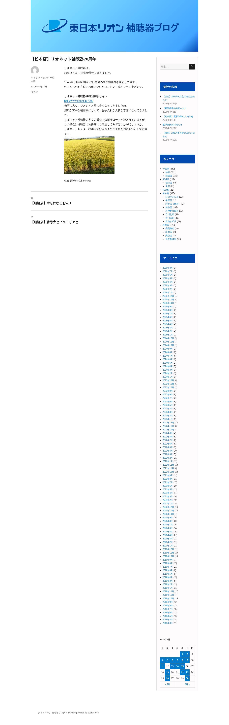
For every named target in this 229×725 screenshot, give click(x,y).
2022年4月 (168, 451)
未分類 (166, 190)
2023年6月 (168, 401)
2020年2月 (168, 542)
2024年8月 (168, 352)
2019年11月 (168, 552)
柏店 (167, 172)
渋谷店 (168, 207)
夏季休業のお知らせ (172, 124)
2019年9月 (168, 560)
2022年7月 (168, 440)
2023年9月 (168, 391)
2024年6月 (168, 359)
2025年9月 (168, 306)
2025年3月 (168, 327)
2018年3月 (168, 623)
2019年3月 (168, 581)
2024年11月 (168, 341)
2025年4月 (168, 324)
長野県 (166, 225)
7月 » (187, 684)
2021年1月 (168, 503)
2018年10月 (168, 598)
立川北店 (169, 214)
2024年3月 (168, 370)
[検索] (192, 67)
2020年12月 (168, 507)
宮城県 (166, 179)
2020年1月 (168, 545)
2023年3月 (168, 412)
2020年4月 (168, 535)
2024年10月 (168, 345)
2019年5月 (168, 574)
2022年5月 (168, 447)
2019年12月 (168, 549)
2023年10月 (168, 387)
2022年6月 (168, 443)
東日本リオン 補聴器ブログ (51, 712)
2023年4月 (168, 408)
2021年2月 (168, 500)
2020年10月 (168, 514)
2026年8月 (168, 268)
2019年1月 (168, 588)
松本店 (34, 91)
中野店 (168, 200)
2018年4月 (168, 619)
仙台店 (168, 183)
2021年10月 (168, 472)
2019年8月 (168, 563)
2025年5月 (168, 320)
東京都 (166, 193)
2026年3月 (168, 285)
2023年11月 (168, 384)
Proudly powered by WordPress (83, 712)
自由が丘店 (170, 221)
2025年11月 (168, 299)
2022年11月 (168, 426)
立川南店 (169, 218)
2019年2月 (168, 584)
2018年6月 (168, 612)
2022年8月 (168, 436)
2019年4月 (168, 577)
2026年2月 (168, 289)
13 (172, 666)
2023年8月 (168, 394)
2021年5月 (168, 489)
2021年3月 (168, 496)
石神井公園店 (172, 211)
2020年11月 (168, 510)
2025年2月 (168, 331)
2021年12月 (168, 465)
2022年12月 (168, 422)
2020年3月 (168, 538)
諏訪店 (168, 235)
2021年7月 (168, 482)
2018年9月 (168, 602)
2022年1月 (168, 461)
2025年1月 (168, 334)
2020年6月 (168, 528)
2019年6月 (168, 570)
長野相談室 (170, 239)
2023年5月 (168, 405)
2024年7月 (168, 356)
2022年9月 (168, 433)
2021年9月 (168, 475)
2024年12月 (168, 338)
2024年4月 (168, 366)
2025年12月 (168, 296)
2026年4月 (168, 282)
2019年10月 (168, 556)
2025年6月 (168, 317)
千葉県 (166, 168)
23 (187, 672)
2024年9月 (168, 349)
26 (167, 678)
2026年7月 (168, 271)
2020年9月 (168, 517)
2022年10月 (168, 429)
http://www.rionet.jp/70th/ (78, 100)
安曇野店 (169, 228)
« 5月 (167, 684)
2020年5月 (168, 531)
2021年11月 (168, 468)
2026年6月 (168, 275)
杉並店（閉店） (173, 204)
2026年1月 (168, 292)
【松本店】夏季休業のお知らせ (178, 116)
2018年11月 (168, 595)
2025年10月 (168, 303)
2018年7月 (168, 609)
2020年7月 (168, 524)
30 (187, 678)
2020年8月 (168, 521)
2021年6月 (168, 486)
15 (182, 666)
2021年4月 (168, 493)
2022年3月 (168, 454)
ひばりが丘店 (172, 197)
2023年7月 (168, 398)
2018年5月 (168, 616)
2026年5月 (168, 278)
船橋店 (168, 176)
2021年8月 (168, 479)
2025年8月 (168, 310)
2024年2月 (168, 373)
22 (182, 672)
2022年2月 (168, 458)
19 (167, 672)
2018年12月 (168, 591)
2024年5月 (168, 363)
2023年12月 (168, 380)
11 (162, 666)
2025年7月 (168, 313)
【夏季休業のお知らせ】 (175, 108)
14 (177, 666)
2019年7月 (168, 567)
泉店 (167, 186)
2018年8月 (168, 605)
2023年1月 (168, 419)
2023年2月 (168, 415)
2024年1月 (168, 377)
